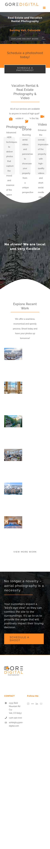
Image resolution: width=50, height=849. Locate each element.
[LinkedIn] (37, 704)
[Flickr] (32, 704)
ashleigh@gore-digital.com (16, 724)
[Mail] (41, 704)
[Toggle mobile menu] (44, 7)
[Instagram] (28, 704)
